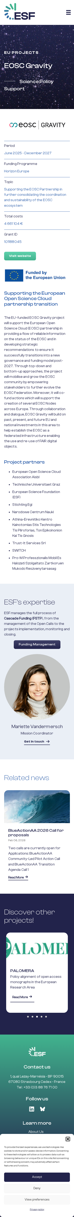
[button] (68, 1139)
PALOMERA (22, 970)
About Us (36, 1132)
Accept (37, 1177)
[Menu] (68, 12)
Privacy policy (37, 1209)
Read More (18, 877)
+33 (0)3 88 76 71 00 (40, 1087)
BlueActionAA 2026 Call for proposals (36, 832)
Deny (37, 1188)
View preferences (37, 1199)
